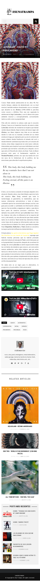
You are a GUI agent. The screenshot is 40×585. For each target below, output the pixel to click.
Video (17, 456)
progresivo (6, 329)
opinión (24, 326)
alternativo (22, 322)
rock (25, 329)
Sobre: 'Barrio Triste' (21, 522)
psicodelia (17, 329)
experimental (7, 326)
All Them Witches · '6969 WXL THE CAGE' (20, 497)
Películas (15, 516)
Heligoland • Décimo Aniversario (20, 426)
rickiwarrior (29, 54)
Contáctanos (19, 575)
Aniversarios (7, 54)
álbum (13, 322)
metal (16, 326)
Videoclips (17, 500)
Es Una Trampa (17, 577)
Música (13, 456)
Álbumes (15, 538)
